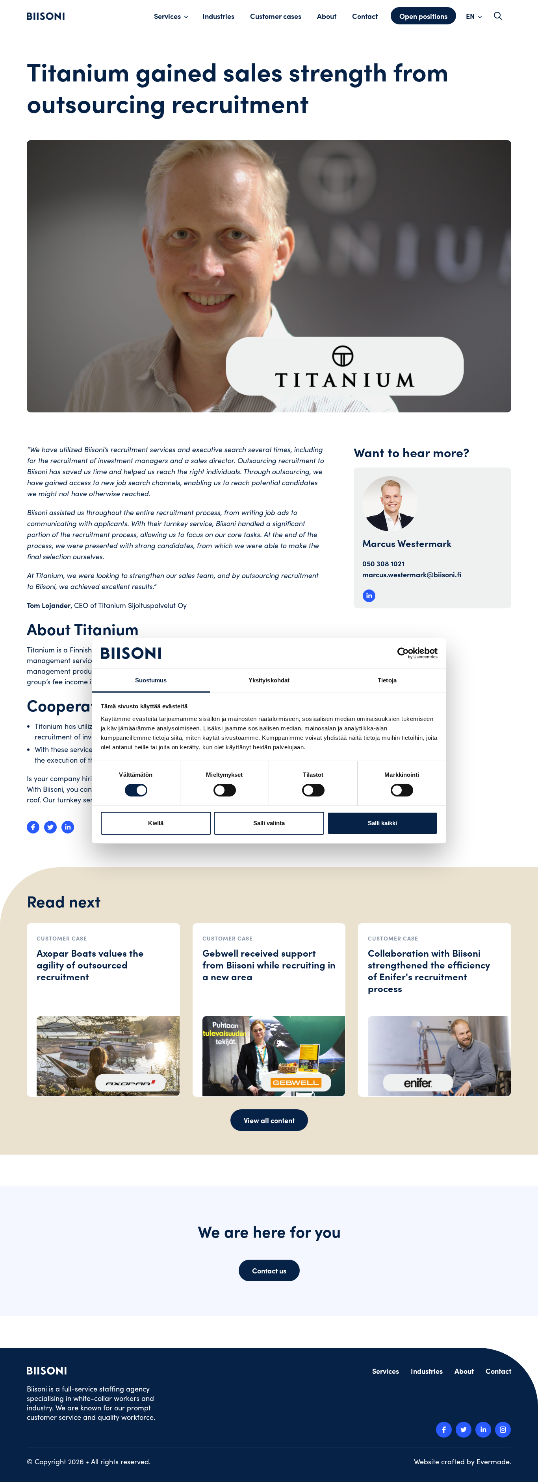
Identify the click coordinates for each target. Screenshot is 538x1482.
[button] (497, 16)
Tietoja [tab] (387, 680)
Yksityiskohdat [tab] (269, 680)
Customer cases (275, 16)
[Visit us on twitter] (463, 1430)
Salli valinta (269, 823)
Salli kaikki (382, 823)
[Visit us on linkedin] (483, 1430)
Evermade (493, 1461)
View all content (269, 1120)
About (326, 16)
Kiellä (155, 823)
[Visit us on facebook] (444, 1430)
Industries (218, 16)
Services (167, 16)
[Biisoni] (46, 16)
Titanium (41, 649)
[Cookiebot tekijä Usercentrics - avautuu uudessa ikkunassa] (403, 653)
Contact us (269, 1270)
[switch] (224, 790)
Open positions (423, 16)
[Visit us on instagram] (503, 1430)
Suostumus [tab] (151, 680)
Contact (365, 16)
